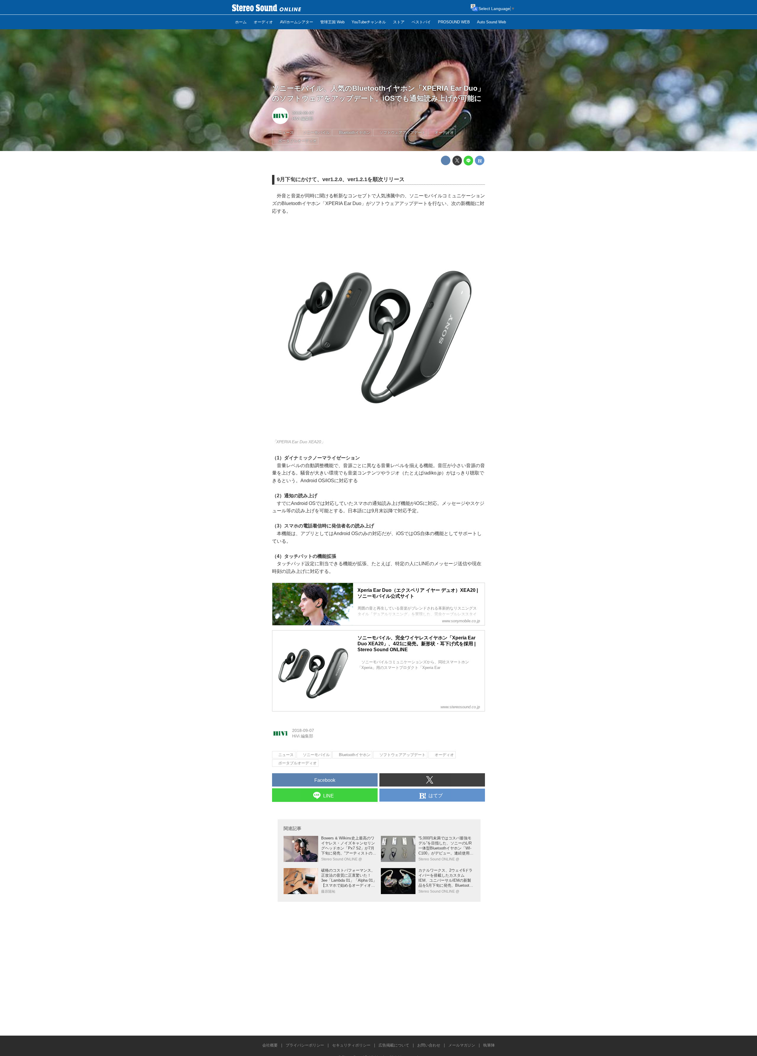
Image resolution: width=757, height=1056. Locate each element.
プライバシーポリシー (305, 1045)
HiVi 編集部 (302, 118)
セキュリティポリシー (351, 1045)
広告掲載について (393, 1045)
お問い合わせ (428, 1045)
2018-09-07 (303, 113)
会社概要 (270, 1045)
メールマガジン (461, 1045)
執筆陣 (489, 1045)
